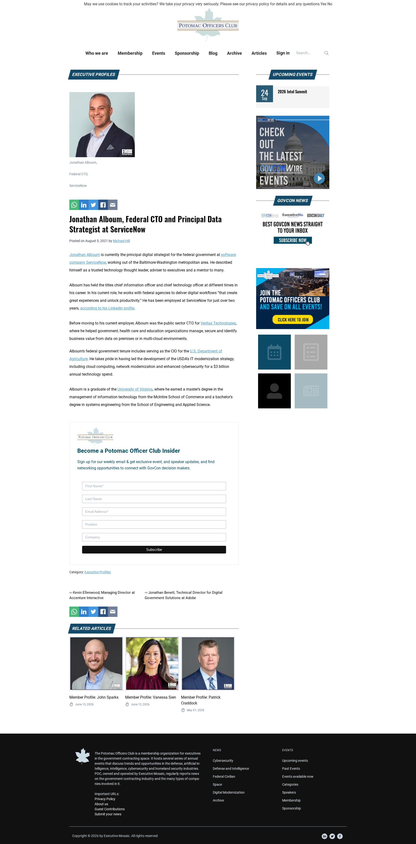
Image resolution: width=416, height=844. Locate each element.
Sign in (283, 52)
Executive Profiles (97, 572)
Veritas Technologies (218, 323)
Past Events (291, 768)
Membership (130, 53)
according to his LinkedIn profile (107, 308)
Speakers (289, 792)
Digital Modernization (229, 792)
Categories (290, 784)
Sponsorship (187, 53)
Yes (323, 4)
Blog (213, 53)
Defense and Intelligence (231, 768)
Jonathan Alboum (84, 254)
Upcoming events (295, 761)
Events (158, 53)
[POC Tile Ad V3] (292, 298)
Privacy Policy (105, 799)
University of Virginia (135, 389)
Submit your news (108, 814)
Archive (234, 53)
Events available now (297, 776)
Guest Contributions (110, 809)
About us (101, 804)
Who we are (96, 53)
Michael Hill (121, 241)
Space (217, 784)
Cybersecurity (223, 761)
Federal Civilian (224, 776)
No (329, 4)
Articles (259, 53)
